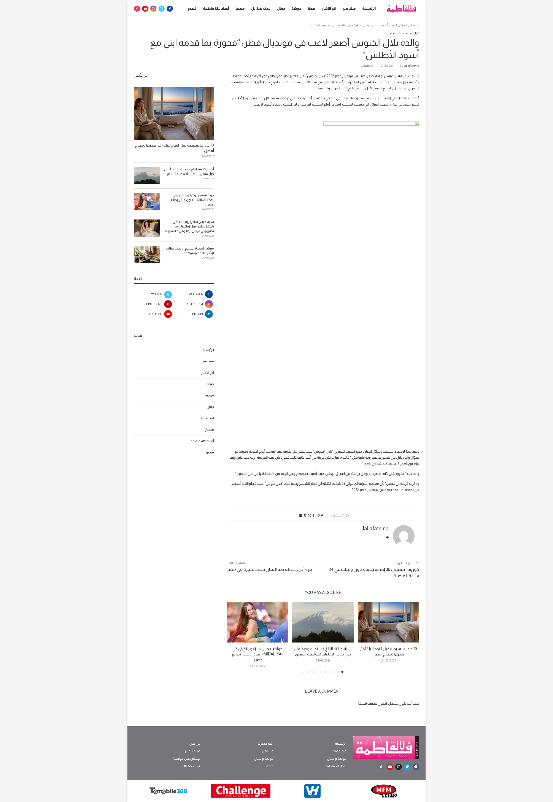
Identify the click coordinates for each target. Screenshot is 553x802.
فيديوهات (339, 751)
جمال (281, 8)
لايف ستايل (260, 8)
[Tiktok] (137, 9)
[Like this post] (318, 515)
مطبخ (240, 8)
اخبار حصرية (265, 743)
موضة (296, 8)
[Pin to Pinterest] (305, 515)
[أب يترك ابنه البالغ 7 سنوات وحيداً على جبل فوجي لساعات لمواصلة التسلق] (322, 622)
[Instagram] (153, 9)
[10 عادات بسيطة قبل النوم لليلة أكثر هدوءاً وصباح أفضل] (388, 622)
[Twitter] (162, 9)
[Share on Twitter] (309, 515)
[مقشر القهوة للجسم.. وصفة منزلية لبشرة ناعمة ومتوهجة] (147, 254)
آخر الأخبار (329, 8)
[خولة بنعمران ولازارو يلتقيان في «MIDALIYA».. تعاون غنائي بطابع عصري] (257, 622)
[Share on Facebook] (314, 515)
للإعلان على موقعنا (186, 758)
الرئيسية (369, 8)
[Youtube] (145, 9)
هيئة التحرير (192, 751)
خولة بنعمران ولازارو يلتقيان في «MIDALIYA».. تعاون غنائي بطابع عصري (257, 654)
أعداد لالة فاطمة (216, 8)
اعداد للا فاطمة (335, 766)
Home (415, 25)
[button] (232, 637)
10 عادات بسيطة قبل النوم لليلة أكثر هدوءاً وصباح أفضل (174, 148)
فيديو (192, 8)
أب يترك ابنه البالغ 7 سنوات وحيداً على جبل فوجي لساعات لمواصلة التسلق (189, 171)
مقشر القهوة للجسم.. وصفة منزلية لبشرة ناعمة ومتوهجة (190, 250)
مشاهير (349, 8)
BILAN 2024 (191, 766)
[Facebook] (170, 9)
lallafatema (411, 65)
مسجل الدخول (388, 703)
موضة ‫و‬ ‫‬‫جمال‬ (336, 758)
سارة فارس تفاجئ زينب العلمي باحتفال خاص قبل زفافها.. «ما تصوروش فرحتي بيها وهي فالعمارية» (189, 226)
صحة (311, 8)
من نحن (194, 743)
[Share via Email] (300, 515)
